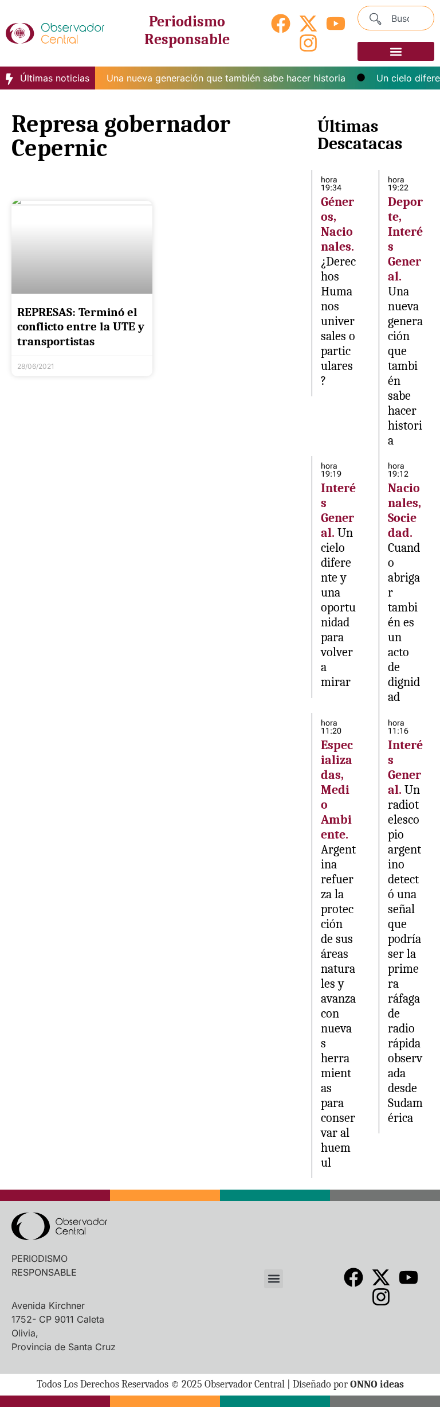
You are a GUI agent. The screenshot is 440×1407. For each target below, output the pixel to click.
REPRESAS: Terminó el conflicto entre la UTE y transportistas (80, 326)
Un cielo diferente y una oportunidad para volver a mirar (338, 607)
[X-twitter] (308, 23)
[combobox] (396, 18)
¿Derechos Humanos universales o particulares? (338, 321)
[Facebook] (280, 23)
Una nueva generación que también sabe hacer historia (216, 78)
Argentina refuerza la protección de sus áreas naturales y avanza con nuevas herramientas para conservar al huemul (338, 1006)
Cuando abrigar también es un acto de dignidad (404, 622)
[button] (396, 51)
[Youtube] (335, 23)
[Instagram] (308, 43)
